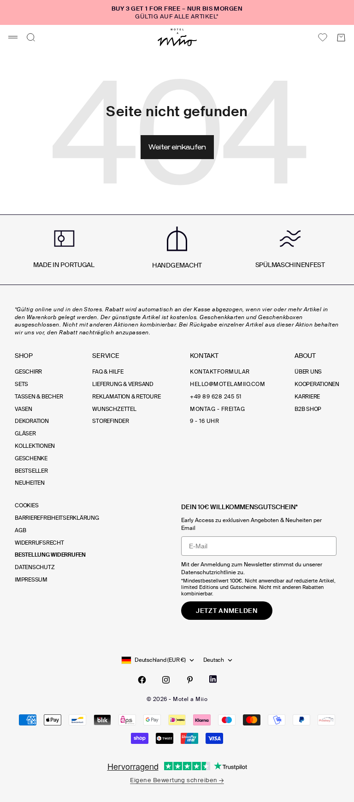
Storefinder (110, 421)
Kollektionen (35, 446)
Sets (21, 384)
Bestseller (31, 471)
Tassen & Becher (39, 396)
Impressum (31, 579)
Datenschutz (34, 567)
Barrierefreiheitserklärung (57, 518)
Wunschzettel (114, 409)
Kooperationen (317, 384)
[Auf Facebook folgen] (142, 679)
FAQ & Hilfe (107, 371)
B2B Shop (308, 409)
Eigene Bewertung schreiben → (177, 780)
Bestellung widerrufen (50, 554)
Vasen (23, 409)
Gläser (25, 433)
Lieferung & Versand (122, 384)
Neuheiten (30, 483)
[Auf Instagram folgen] (166, 679)
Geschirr (28, 371)
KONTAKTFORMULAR (219, 371)
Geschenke (31, 458)
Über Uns (308, 371)
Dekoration (32, 421)
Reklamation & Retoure (126, 396)
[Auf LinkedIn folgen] (213, 679)
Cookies (26, 505)
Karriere (307, 396)
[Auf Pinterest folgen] (190, 679)
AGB (20, 530)
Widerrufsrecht (39, 543)
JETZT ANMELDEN (227, 610)
